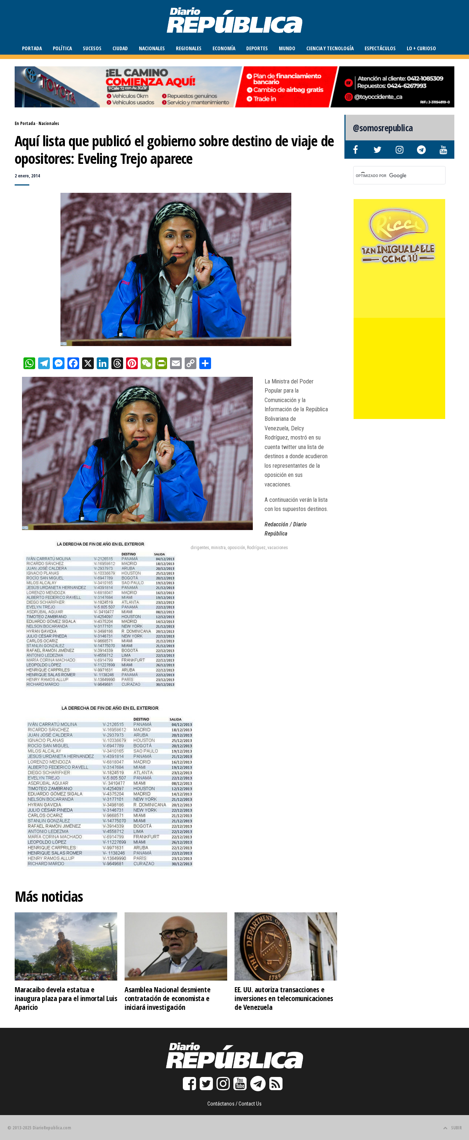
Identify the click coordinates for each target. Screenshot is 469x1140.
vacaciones (277, 547)
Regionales (189, 48)
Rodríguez (256, 547)
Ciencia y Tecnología (330, 48)
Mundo (287, 48)
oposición (236, 547)
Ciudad (120, 48)
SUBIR (456, 1128)
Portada (32, 48)
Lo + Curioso (421, 48)
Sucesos (92, 48)
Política (62, 48)
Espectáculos (380, 48)
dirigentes (200, 547)
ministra (218, 547)
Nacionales (152, 48)
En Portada (25, 123)
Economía (224, 48)
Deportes (257, 48)
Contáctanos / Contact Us (234, 1104)
